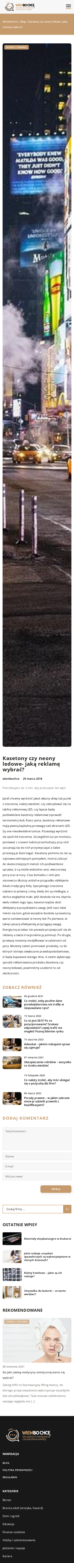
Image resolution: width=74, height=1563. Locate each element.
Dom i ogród (11, 1516)
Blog (6, 1462)
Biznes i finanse (16, 47)
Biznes (7, 1500)
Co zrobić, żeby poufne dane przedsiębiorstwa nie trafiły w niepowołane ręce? (44, 1004)
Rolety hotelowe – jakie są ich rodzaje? (43, 1274)
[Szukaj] (67, 1209)
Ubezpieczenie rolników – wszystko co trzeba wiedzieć (47, 1064)
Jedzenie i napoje (14, 1548)
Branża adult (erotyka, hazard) (23, 1508)
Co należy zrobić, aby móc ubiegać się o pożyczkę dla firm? (47, 1081)
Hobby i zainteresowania (19, 1540)
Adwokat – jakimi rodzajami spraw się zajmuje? (47, 1046)
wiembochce (11, 778)
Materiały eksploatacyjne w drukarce (47, 1238)
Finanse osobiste (14, 1532)
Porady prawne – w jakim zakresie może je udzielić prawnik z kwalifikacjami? (47, 1101)
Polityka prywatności (17, 1470)
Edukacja (8, 1524)
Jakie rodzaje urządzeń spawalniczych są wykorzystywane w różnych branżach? (47, 1257)
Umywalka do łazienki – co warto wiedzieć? (45, 1292)
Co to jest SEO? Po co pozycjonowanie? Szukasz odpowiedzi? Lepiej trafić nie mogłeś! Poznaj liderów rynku (44, 1026)
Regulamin (10, 1477)
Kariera (7, 1556)
